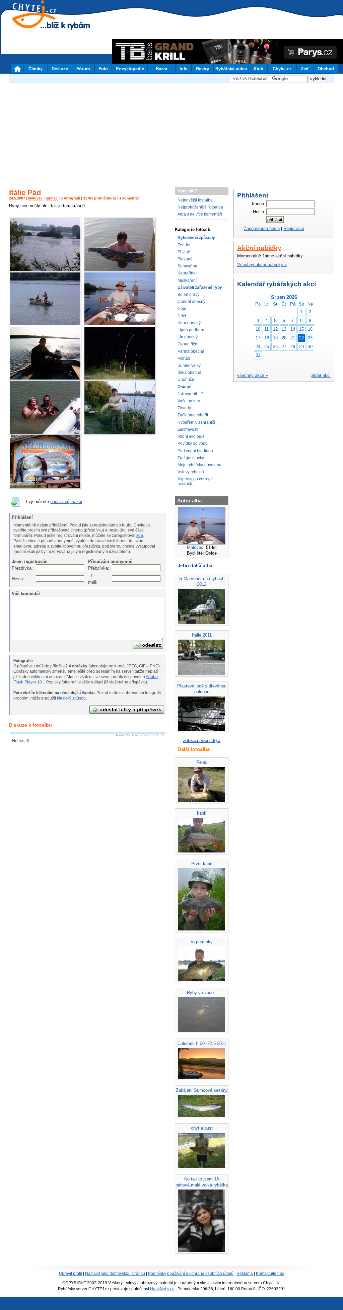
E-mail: (91, 579)
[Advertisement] (171, 132)
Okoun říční (188, 344)
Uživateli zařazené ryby (200, 287)
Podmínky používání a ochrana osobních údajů (190, 1274)
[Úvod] (17, 68)
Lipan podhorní (191, 330)
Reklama (244, 1274)
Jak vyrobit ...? (190, 394)
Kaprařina (187, 273)
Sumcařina (187, 266)
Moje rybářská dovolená (199, 465)
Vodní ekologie (191, 436)
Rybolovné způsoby (196, 237)
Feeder (184, 245)
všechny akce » (252, 375)
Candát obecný (191, 301)
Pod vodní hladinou (195, 450)
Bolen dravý (188, 294)
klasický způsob (71, 698)
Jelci (182, 316)
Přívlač (184, 252)
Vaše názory (189, 401)
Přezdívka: (15, 568)
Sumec (52, 198)
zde (139, 535)
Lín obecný (188, 337)
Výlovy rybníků (191, 472)
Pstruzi (184, 358)
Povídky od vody (192, 443)
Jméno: (258, 203)
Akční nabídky (259, 247)
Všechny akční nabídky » (262, 264)
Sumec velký (189, 365)
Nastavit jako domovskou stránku (115, 1274)
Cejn (182, 308)
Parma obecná (191, 351)
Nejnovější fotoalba (195, 200)
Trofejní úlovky (191, 458)
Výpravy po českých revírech (196, 481)
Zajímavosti (188, 429)
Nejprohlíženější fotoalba (200, 207)
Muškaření (187, 280)
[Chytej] (40, 23)
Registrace (293, 228)
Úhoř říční (186, 379)
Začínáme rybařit (193, 415)
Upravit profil (70, 1274)
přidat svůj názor (66, 501)
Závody (184, 408)
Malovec (35, 198)
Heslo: (15, 578)
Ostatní (184, 387)
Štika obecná (189, 372)
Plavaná (185, 259)
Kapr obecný (189, 323)
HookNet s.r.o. (163, 1289)
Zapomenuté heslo (262, 228)
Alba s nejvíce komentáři (200, 214)
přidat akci (321, 375)
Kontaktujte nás (270, 1274)
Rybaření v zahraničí (196, 422)
